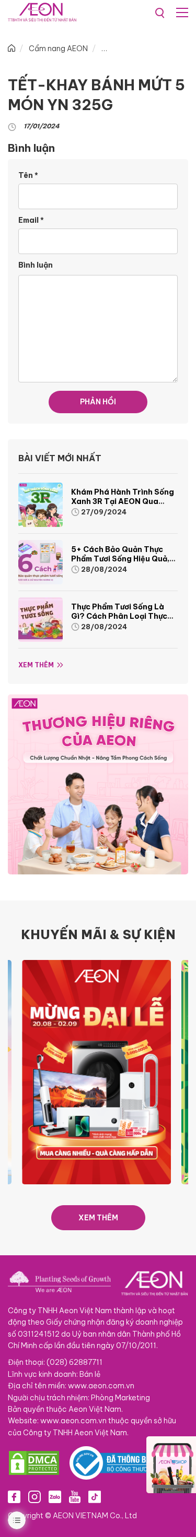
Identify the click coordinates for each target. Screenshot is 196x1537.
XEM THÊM (98, 1217)
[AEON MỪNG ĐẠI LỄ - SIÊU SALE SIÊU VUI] (82, 1071)
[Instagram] (34, 1496)
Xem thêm (36, 665)
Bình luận (35, 265)
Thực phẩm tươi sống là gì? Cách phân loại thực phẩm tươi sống (119, 616)
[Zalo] (55, 1496)
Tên (28, 175)
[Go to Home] (11, 48)
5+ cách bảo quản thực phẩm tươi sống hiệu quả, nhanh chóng (120, 559)
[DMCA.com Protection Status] (34, 1463)
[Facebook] (14, 1496)
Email (31, 220)
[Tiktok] (94, 1496)
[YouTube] (74, 1496)
